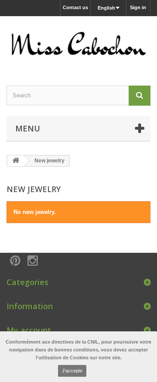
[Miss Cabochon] (78, 43)
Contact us (75, 7)
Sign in (138, 7)
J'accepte (72, 370)
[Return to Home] (15, 160)
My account (29, 330)
